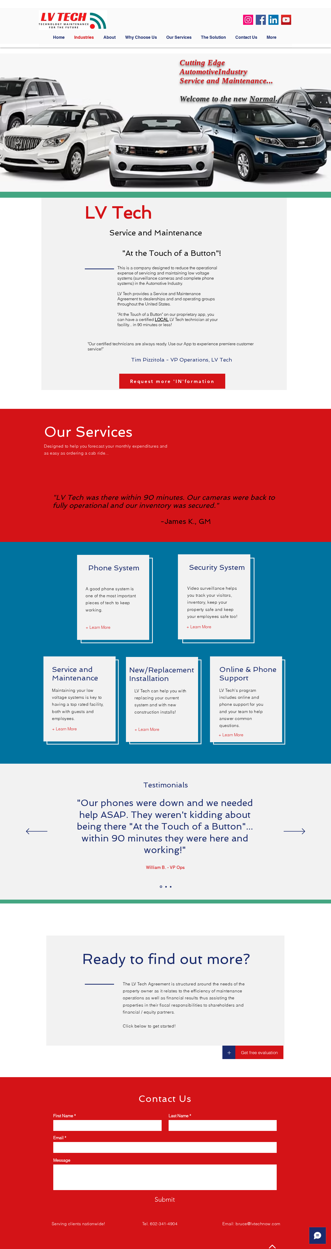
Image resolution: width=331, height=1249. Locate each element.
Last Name (179, 1116)
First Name (63, 1116)
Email (58, 1138)
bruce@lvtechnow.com (258, 1223)
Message (61, 1160)
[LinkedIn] (273, 20)
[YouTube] (286, 20)
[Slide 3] (170, 886)
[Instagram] (248, 20)
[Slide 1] (161, 887)
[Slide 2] (166, 886)
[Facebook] (261, 20)
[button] (229, 1052)
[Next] (294, 831)
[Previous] (36, 831)
